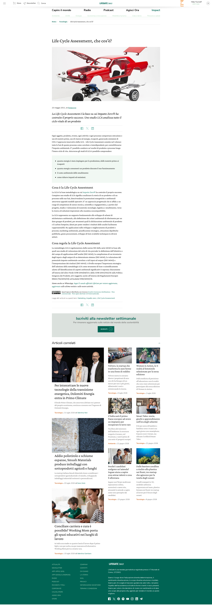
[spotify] (123, 599)
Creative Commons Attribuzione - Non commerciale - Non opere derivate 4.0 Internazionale (88, 293)
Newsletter (31, 3)
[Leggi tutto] (158, 343)
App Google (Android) (61, 575)
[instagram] (132, 599)
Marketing (81, 298)
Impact (156, 10)
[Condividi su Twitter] (87, 128)
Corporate (56, 588)
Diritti (67, 16)
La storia (84, 575)
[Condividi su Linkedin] (92, 128)
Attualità (56, 564)
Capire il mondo (61, 10)
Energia (79, 16)
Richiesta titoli (58, 585)
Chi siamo (84, 571)
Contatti (83, 568)
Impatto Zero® (89, 192)
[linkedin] (136, 599)
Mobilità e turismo (119, 16)
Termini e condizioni (88, 588)
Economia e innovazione (97, 16)
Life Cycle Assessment (106, 298)
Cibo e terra (136, 16)
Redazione (72, 108)
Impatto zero (91, 298)
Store (19, 3)
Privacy (83, 582)
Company (84, 564)
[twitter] (114, 599)
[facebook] (109, 599)
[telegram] (141, 599)
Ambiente (56, 16)
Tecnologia (59, 413)
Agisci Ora (132, 10)
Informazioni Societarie (90, 585)
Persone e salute (153, 16)
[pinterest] (118, 599)
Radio (87, 10)
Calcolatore (57, 592)
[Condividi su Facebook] (82, 128)
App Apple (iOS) (58, 571)
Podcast (109, 10)
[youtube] (127, 599)
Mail (82, 578)
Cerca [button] (43, 3)
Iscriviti (104, 329)
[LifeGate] (106, 3)
